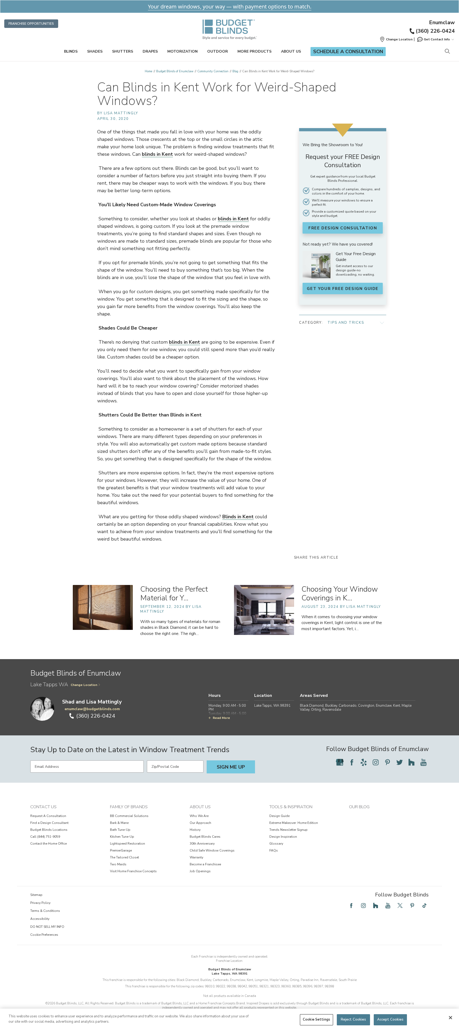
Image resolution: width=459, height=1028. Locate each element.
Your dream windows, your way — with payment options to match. (229, 6)
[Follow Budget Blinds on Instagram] (375, 762)
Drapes (150, 51)
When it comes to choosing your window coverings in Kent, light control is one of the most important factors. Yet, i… (341, 622)
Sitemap (36, 895)
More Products (254, 51)
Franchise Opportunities (31, 24)
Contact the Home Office (48, 843)
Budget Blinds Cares (205, 837)
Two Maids (118, 864)
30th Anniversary (202, 843)
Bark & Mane (119, 823)
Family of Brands (129, 807)
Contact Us (43, 807)
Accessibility (39, 919)
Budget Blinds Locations (48, 830)
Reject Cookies (353, 1019)
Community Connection (212, 71)
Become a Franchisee (205, 864)
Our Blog (359, 807)
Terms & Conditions (45, 911)
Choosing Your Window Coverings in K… (339, 593)
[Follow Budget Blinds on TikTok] (424, 905)
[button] (396, 39)
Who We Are (199, 816)
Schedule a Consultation (348, 51)
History (195, 830)
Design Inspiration (283, 837)
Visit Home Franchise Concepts (133, 871)
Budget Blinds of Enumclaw (174, 71)
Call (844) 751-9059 (45, 837)
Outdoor (217, 51)
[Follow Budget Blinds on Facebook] (351, 762)
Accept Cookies (390, 1019)
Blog (235, 71)
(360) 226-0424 (435, 31)
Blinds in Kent (238, 516)
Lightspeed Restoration (127, 843)
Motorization (182, 51)
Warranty (196, 857)
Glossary (276, 843)
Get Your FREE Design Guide (343, 288)
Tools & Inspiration (290, 807)
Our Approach (200, 823)
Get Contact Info (437, 39)
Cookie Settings (316, 1019)
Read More (221, 718)
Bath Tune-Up (120, 830)
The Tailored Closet (124, 857)
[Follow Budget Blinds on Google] (339, 762)
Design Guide (279, 816)
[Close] (450, 1017)
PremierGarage (121, 850)
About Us (291, 51)
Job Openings (200, 871)
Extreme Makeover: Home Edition (293, 823)
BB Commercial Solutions (129, 816)
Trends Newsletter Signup (288, 830)
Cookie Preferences (44, 935)
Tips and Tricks (346, 322)
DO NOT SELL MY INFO (47, 927)
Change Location (84, 685)
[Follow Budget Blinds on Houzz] (411, 762)
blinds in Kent (157, 154)
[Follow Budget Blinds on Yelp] (363, 762)
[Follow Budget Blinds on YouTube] (423, 762)
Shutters (122, 51)
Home (148, 71)
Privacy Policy (40, 903)
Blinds (71, 51)
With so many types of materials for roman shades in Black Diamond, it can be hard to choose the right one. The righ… (180, 627)
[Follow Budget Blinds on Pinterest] (387, 762)
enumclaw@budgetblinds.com (92, 708)
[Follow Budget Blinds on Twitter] (399, 762)
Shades (95, 51)
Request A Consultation (48, 816)
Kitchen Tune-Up (122, 837)
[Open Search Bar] (447, 52)
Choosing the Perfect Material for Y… (174, 593)
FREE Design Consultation (342, 228)
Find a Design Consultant (49, 823)
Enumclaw (442, 22)
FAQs (273, 850)
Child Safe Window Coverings (212, 850)
